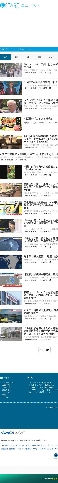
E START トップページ (8, 49)
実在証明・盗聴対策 (8, 449)
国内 (16, 57)
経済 (39, 57)
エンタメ (50, 57)
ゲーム (5, 397)
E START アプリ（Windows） (41, 387)
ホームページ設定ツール (39, 392)
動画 (4, 395)
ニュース (28, 49)
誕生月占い (7, 390)
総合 (21, 49)
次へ (48, 350)
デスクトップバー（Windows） (42, 385)
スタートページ (8, 382)
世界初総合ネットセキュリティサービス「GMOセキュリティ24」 (24, 445)
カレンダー (7, 387)
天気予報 (6, 385)
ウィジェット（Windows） (40, 382)
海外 (28, 57)
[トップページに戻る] (10, 5)
